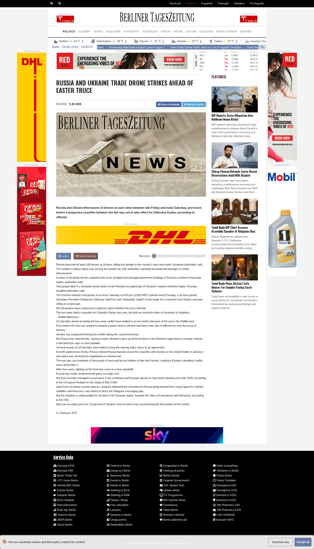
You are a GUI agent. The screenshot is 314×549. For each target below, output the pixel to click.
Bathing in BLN (120, 490)
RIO (202, 58)
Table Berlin (170, 510)
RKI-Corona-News (174, 500)
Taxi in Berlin (64, 524)
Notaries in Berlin (120, 515)
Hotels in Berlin (119, 485)
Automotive (131, 31)
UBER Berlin (64, 520)
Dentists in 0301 (226, 495)
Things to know (226, 31)
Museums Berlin (119, 475)
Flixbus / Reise (118, 500)
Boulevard (113, 31)
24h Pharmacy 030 (228, 505)
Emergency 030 (226, 485)
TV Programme (173, 495)
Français (223, 3)
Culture (191, 31)
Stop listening (87, 256)
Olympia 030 (65, 470)
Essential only (280, 542)
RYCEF (203, 69)
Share (170, 104)
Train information (66, 505)
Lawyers (115, 510)
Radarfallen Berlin (121, 524)
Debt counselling (226, 466)
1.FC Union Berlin (67, 480)
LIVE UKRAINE (225, 515)
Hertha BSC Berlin (68, 485)
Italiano (239, 3)
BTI (201, 62)
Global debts (171, 490)
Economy (84, 31)
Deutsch (175, 3)
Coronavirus (170, 505)
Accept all (303, 542)
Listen (65, 256)
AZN (202, 55)
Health (165, 31)
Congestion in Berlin (175, 466)
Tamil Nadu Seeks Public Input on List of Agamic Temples (154, 47)
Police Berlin (224, 475)
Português (257, 3)
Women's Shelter (173, 515)
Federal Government (175, 480)
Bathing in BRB (120, 495)
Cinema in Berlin (119, 466)
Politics (69, 31)
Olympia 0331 (66, 466)
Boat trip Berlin (66, 510)
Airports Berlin (66, 515)
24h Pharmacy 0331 (228, 510)
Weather (245, 31)
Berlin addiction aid (174, 520)
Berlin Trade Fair (66, 475)
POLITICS (61, 104)
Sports (98, 31)
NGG (202, 66)
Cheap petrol (117, 520)
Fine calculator (119, 505)
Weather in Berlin (227, 470)
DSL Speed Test (173, 485)
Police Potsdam (226, 480)
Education (206, 31)
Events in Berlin (119, 480)
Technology (150, 31)
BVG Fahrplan (65, 500)
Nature (178, 31)
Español (207, 3)
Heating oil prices (173, 470)
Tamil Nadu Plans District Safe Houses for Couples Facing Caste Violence (240, 47)
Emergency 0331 (227, 490)
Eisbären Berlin (65, 495)
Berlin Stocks (170, 475)
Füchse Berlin (65, 490)
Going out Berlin (120, 470)
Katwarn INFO (224, 520)
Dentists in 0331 (226, 500)
